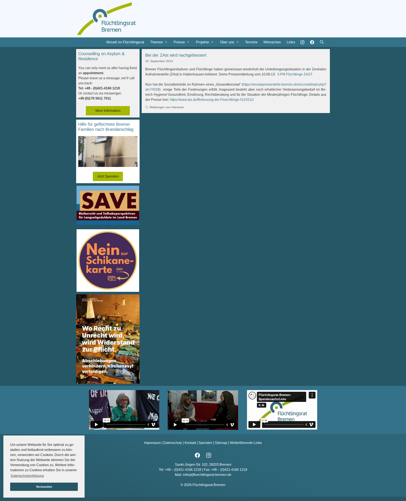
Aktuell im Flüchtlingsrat (125, 42)
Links (291, 42)
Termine (251, 42)
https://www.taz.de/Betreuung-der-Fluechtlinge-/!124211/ (212, 99)
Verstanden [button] (44, 486)
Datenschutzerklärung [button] (27, 476)
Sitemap (221, 443)
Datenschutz (172, 443)
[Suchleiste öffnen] (321, 42)
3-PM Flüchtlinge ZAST (295, 74)
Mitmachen (272, 42)
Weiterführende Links (246, 443)
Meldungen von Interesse (167, 107)
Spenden (205, 443)
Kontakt (190, 443)
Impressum (152, 443)
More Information (108, 110)
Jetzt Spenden (108, 176)
